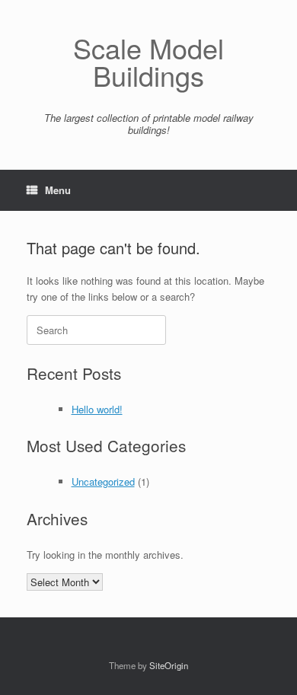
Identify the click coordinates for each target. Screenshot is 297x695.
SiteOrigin (168, 665)
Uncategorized (103, 481)
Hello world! (97, 409)
